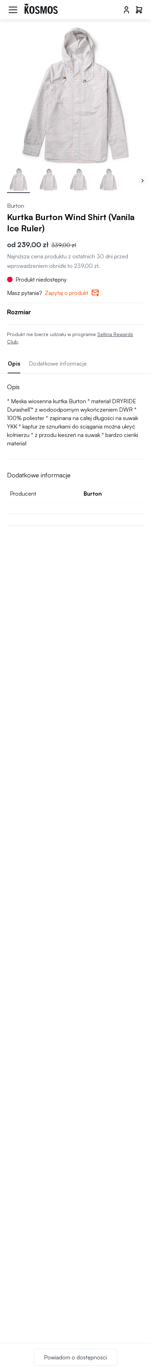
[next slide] (142, 180)
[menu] (13, 10)
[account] (126, 10)
